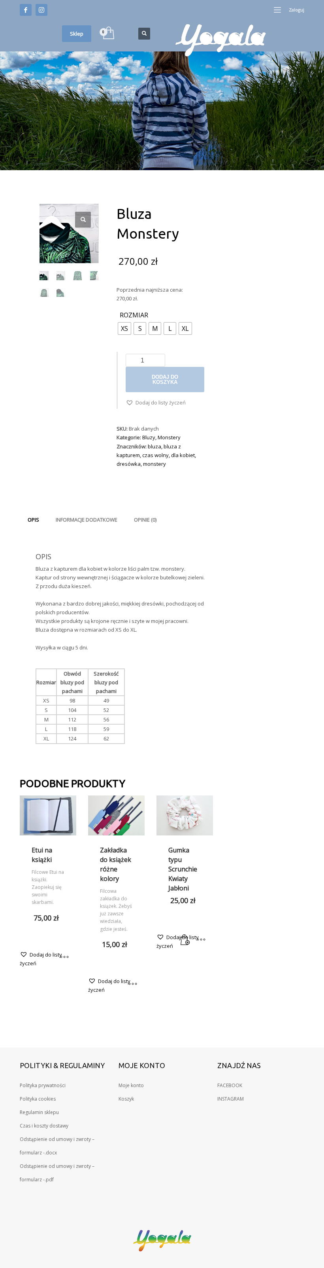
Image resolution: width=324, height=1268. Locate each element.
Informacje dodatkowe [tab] (86, 519)
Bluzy (148, 437)
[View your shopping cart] (108, 34)
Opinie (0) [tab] (145, 519)
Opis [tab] (33, 519)
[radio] (124, 328)
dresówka (129, 463)
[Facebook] (26, 10)
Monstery (169, 437)
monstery (154, 463)
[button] (83, 220)
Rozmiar (134, 315)
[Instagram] (41, 10)
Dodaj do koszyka (165, 379)
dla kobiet (183, 455)
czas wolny (155, 455)
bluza (154, 446)
